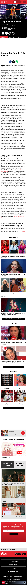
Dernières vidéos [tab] (19, 464)
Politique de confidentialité (17, 577)
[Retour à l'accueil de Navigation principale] (5, 2)
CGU (23, 576)
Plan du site (5, 576)
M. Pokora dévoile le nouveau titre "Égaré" (12, 516)
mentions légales (13, 538)
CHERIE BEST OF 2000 (14, 433)
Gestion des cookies (16, 579)
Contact (10, 576)
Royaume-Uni (12, 28)
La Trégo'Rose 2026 (5, 457)
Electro (10, 29)
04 (7, 24)
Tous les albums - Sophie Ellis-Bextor (13, 407)
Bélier (5, 27)
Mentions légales (17, 576)
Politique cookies (7, 577)
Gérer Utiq (9, 579)
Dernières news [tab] (7, 464)
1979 (9, 24)
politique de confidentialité (7, 539)
